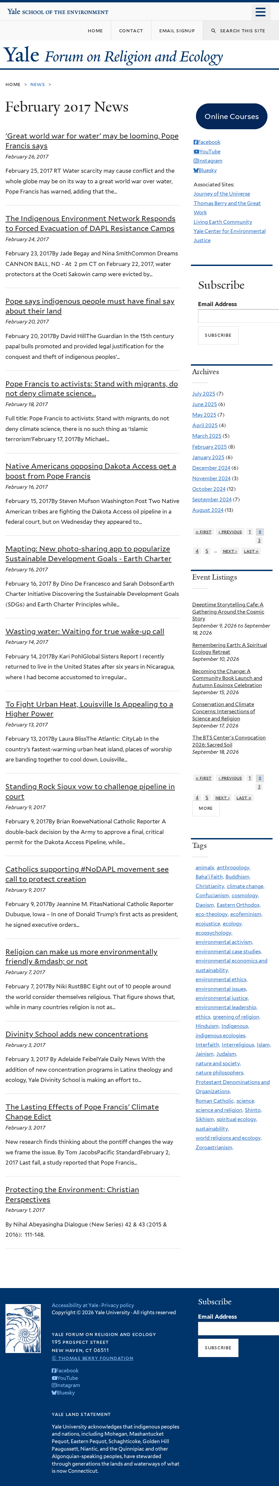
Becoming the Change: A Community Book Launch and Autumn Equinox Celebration (227, 678)
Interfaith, (208, 1045)
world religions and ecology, (229, 1138)
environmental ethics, (221, 979)
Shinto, (253, 1110)
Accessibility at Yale (75, 1305)
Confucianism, (213, 895)
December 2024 (211, 468)
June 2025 (204, 404)
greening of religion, (236, 1017)
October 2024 (209, 489)
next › (230, 551)
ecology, (233, 924)
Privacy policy (117, 1305)
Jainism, (205, 1054)
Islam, (264, 1045)
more (206, 808)
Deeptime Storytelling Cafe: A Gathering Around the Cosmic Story (228, 612)
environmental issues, (221, 989)
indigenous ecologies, (221, 1036)
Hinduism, (208, 1026)
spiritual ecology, (237, 1119)
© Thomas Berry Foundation (92, 1358)
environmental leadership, (226, 1007)
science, (245, 1101)
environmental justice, (222, 998)
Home (13, 84)
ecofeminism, (246, 914)
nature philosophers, (220, 1073)
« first (204, 531)
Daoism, (205, 905)
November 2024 (211, 478)
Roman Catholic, (215, 1101)
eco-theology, (212, 914)
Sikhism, (205, 1119)
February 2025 (209, 447)
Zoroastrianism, (214, 1148)
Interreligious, (238, 1045)
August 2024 (208, 510)
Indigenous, (235, 1026)
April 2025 (205, 425)
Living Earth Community (223, 222)
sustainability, (212, 1129)
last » (251, 551)
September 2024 (212, 500)
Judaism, (226, 1054)
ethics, (203, 1017)
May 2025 (204, 415)
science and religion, (219, 1110)
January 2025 (208, 457)
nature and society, (218, 1064)
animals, (205, 868)
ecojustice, (208, 924)
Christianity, (210, 886)
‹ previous (230, 531)
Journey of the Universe (222, 194)
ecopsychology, (214, 933)
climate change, (245, 886)
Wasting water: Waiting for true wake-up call (84, 631)
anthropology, (233, 868)
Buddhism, (238, 877)
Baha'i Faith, (210, 877)
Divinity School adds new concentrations (76, 1034)
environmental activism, (224, 942)
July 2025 (203, 394)
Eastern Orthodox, (239, 905)
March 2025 (206, 436)
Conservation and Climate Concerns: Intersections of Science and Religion (223, 711)
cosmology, (245, 895)
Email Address (217, 304)
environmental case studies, (229, 952)
